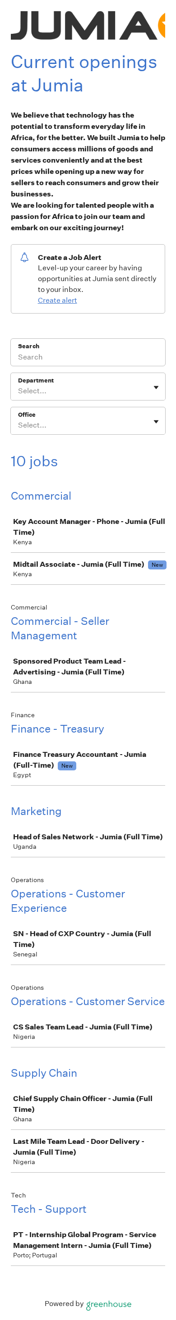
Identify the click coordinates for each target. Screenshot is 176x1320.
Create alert (57, 300)
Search (28, 346)
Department (36, 380)
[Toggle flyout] (156, 387)
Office (27, 415)
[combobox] (18, 391)
